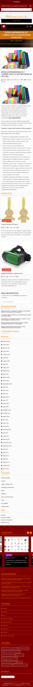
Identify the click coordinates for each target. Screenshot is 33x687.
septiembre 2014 (7, 446)
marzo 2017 (6, 403)
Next (28, 533)
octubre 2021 (6, 361)
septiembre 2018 (7, 384)
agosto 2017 (6, 397)
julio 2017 (5, 400)
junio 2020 (5, 374)
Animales (5, 612)
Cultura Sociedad (5, 478)
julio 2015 (5, 433)
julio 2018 (5, 387)
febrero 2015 (6, 439)
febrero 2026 (6, 341)
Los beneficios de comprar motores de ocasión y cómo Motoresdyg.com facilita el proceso (15, 319)
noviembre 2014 (7, 442)
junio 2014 (5, 452)
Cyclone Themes (26, 685)
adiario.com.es (16, 683)
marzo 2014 (6, 462)
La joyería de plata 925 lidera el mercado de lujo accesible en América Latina (16, 315)
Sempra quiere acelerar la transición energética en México (16, 598)
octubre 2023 (6, 354)
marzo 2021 (6, 367)
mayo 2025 (6, 344)
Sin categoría (4, 503)
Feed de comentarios (6, 520)
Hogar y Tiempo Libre (6, 484)
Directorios (6, 629)
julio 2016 (5, 420)
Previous (31, 533)
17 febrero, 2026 (11, 558)
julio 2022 (5, 358)
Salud (2, 500)
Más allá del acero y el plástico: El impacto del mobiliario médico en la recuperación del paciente (15, 311)
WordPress (11, 685)
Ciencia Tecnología (8, 618)
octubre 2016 (6, 413)
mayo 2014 (6, 455)
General (3, 481)
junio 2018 (5, 390)
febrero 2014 (6, 465)
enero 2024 (6, 351)
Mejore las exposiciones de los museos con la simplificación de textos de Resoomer (13, 327)
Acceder (3, 515)
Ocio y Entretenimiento (7, 497)
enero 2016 (6, 426)
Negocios (3, 493)
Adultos (5, 608)
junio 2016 (5, 423)
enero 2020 (6, 380)
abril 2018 (5, 393)
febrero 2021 (6, 371)
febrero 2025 (6, 348)
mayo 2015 (6, 436)
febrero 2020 (6, 377)
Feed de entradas (5, 517)
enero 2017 (6, 406)
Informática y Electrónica (7, 487)
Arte (4, 615)
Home (12, 40)
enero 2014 (6, 468)
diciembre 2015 (7, 429)
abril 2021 (5, 364)
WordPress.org (5, 522)
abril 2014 (5, 459)
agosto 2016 (6, 416)
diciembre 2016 (7, 410)
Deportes (5, 625)
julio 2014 (5, 449)
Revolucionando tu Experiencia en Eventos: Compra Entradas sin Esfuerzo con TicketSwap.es (14, 323)
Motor (2, 490)
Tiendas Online (18, 40)
